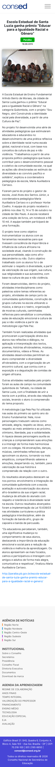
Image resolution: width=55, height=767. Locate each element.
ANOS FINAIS (9, 693)
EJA (4, 720)
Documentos (9, 672)
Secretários (8, 657)
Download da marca (13, 676)
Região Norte (11, 624)
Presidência (8, 660)
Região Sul (10, 640)
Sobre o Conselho (11, 653)
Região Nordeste (13, 628)
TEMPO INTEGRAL (12, 697)
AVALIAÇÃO (8, 723)
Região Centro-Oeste (15, 632)
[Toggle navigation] (48, 6)
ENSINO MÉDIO (10, 708)
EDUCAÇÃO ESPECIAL (14, 716)
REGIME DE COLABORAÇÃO (17, 689)
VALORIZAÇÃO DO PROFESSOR (19, 700)
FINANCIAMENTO (11, 704)
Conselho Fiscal (10, 664)
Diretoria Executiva (12, 668)
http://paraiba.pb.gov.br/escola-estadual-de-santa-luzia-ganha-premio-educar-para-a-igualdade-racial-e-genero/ (26, 577)
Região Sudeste (12, 636)
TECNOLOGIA (9, 712)
